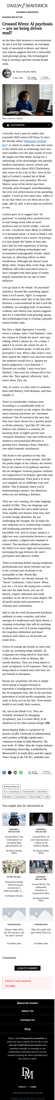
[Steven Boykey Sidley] (6, 73)
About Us (27, 1011)
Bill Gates (7, 797)
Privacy (22, 1087)
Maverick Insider (27, 1003)
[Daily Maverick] (27, 5)
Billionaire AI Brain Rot (24, 143)
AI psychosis (14, 792)
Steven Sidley (35, 797)
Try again (10, 985)
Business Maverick (11, 786)
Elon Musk (42, 792)
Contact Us (27, 1020)
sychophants (20, 797)
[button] (31, 78)
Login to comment (27, 968)
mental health (28, 792)
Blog (28, 1029)
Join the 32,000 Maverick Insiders (25, 1045)
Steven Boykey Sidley (26, 71)
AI (4, 792)
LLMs (47, 797)
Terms (33, 1087)
